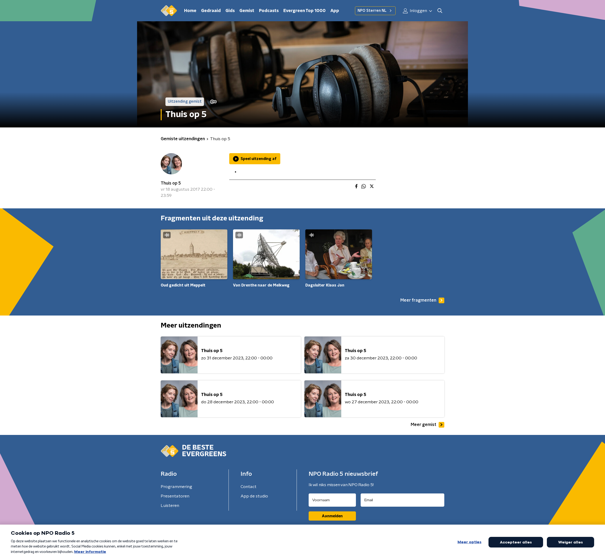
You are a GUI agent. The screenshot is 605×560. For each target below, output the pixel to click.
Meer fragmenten (418, 300)
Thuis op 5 (171, 183)
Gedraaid (211, 11)
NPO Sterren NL (372, 11)
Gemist (246, 11)
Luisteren (170, 506)
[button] (439, 10)
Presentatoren (175, 496)
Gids (230, 11)
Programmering (176, 487)
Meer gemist (423, 425)
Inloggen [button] (418, 11)
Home (190, 11)
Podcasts (269, 11)
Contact (248, 487)
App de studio (254, 496)
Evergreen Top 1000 (304, 11)
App (334, 11)
